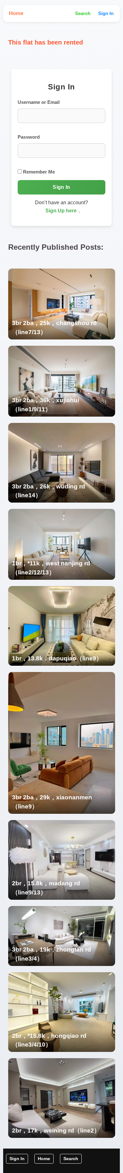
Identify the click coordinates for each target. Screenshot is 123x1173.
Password (29, 137)
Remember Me (38, 171)
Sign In (106, 13)
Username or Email (39, 102)
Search (83, 13)
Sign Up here (61, 210)
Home (16, 13)
